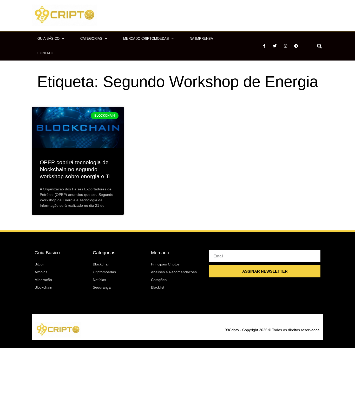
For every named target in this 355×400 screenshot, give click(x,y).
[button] (319, 46)
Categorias (91, 39)
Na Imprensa (201, 39)
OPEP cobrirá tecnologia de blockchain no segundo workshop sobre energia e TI (75, 169)
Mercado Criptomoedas (146, 39)
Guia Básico (48, 39)
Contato (45, 53)
